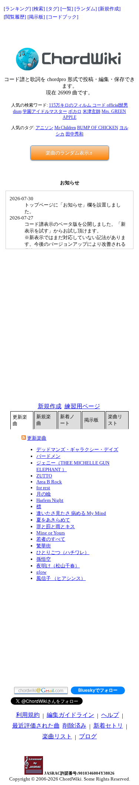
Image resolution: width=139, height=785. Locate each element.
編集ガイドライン (70, 715)
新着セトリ (108, 725)
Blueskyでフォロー (98, 690)
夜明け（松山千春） (58, 565)
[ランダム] (86, 8)
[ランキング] (17, 8)
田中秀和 (74, 134)
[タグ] (52, 8)
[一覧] (66, 8)
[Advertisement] (69, 34)
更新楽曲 (20, 420)
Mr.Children (65, 127)
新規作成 (50, 406)
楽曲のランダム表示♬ (70, 152)
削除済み (74, 725)
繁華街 (43, 546)
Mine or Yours (50, 533)
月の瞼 (43, 494)
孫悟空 (43, 559)
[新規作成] (109, 8)
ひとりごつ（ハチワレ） (62, 552)
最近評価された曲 (36, 725)
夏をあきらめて (53, 520)
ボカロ (75, 111)
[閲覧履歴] (15, 17)
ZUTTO (44, 476)
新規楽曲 (43, 420)
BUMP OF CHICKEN (97, 127)
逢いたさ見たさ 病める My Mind (71, 513)
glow (41, 572)
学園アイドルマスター (45, 111)
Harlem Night (49, 500)
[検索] (38, 8)
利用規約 (28, 715)
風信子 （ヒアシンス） (61, 578)
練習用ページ (82, 406)
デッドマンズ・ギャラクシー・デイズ (77, 449)
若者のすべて (50, 539)
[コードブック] (62, 17)
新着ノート (67, 420)
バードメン (48, 456)
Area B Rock (49, 481)
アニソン (44, 127)
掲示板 (91, 420)
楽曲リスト (115, 420)
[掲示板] (36, 17)
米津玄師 (91, 111)
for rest (43, 487)
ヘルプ (110, 715)
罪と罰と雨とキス (55, 526)
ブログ (88, 736)
